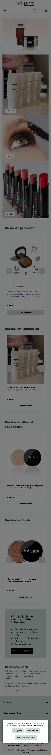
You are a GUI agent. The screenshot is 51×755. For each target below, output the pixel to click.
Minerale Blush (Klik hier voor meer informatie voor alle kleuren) (21, 580)
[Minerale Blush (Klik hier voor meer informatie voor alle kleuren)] (25, 551)
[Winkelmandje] (45, 10)
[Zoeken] (34, 10)
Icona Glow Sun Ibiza (15, 287)
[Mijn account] (40, 10)
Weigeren (18, 731)
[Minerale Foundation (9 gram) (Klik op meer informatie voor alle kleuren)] (25, 458)
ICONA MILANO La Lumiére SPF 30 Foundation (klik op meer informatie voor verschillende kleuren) (24, 389)
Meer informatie (25, 406)
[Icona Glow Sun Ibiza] (25, 259)
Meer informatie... (37, 726)
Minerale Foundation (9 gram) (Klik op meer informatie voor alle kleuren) (25, 487)
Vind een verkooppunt (22, 651)
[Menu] (4, 10)
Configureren (32, 731)
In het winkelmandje (25, 312)
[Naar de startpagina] (25, 3)
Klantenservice (11, 713)
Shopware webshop (37, 750)
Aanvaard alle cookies (26, 738)
